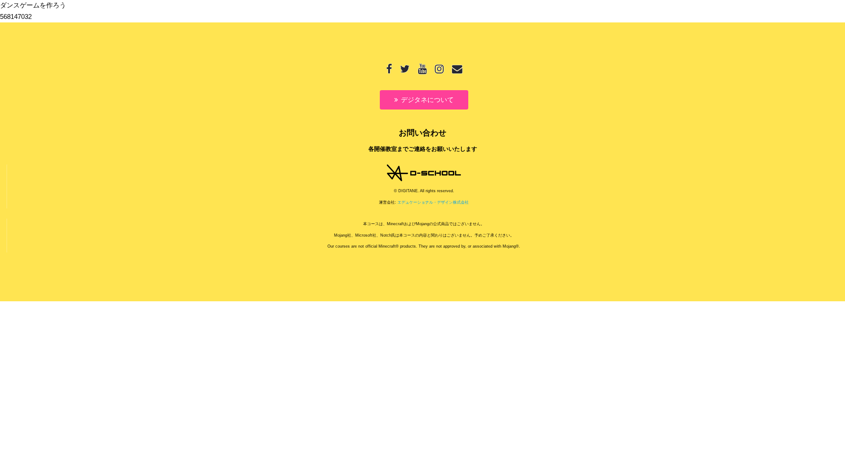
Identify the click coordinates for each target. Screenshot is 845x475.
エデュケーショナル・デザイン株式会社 (433, 202)
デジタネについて (427, 99)
